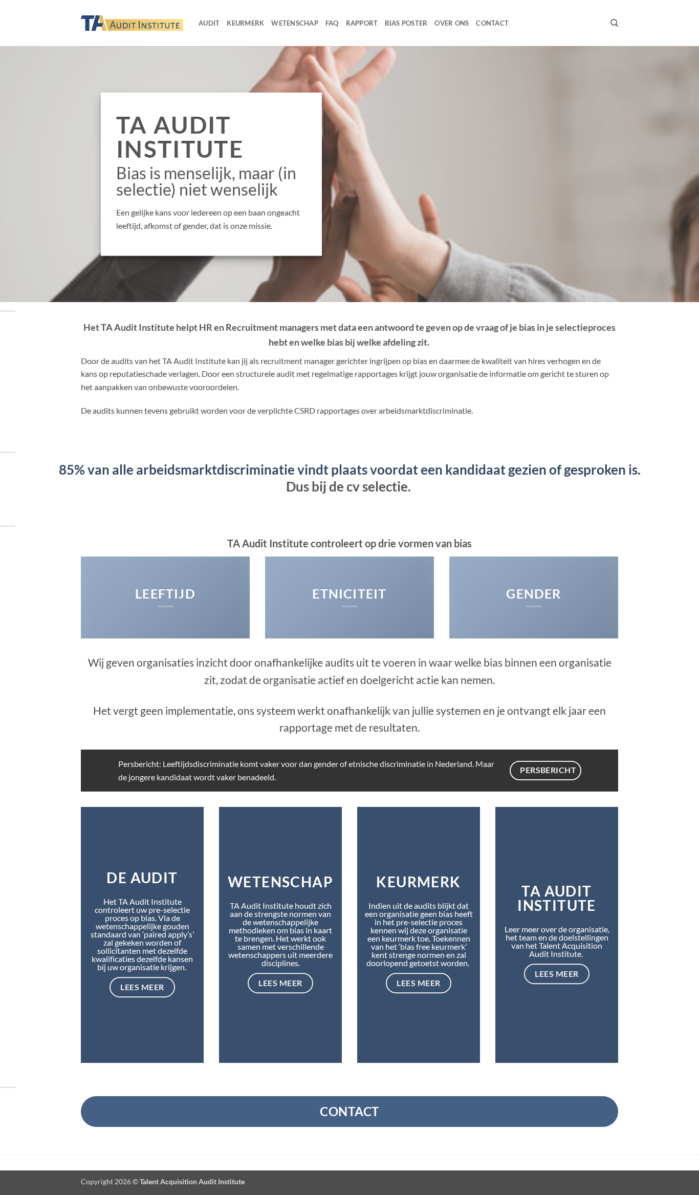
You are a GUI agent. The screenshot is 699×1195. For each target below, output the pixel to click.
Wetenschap (294, 23)
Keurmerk (245, 23)
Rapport (362, 23)
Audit (209, 23)
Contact (492, 23)
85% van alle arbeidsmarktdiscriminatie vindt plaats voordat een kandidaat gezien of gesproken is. (350, 469)
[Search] (614, 23)
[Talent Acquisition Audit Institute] (132, 23)
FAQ (332, 23)
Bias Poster (406, 23)
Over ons (451, 23)
